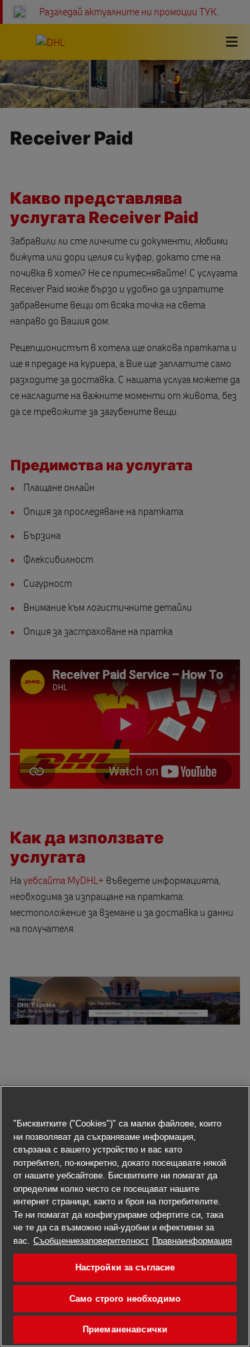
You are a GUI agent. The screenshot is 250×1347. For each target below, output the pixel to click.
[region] (125, 1216)
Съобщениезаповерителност (91, 1241)
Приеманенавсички (125, 1329)
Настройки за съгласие (125, 1267)
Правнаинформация (192, 1241)
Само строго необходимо (125, 1299)
